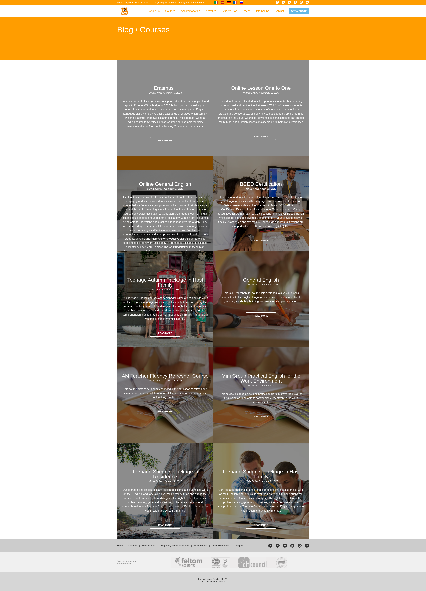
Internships (262, 11)
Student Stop (229, 11)
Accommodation (190, 11)
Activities (211, 11)
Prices (246, 11)
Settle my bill (200, 545)
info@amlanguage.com (191, 2)
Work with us (148, 545)
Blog (125, 29)
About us (154, 11)
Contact (279, 11)
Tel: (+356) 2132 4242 (164, 2)
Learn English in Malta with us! (133, 2)
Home (120, 545)
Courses (170, 11)
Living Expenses (220, 545)
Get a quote (299, 11)
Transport (238, 545)
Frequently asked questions (174, 545)
